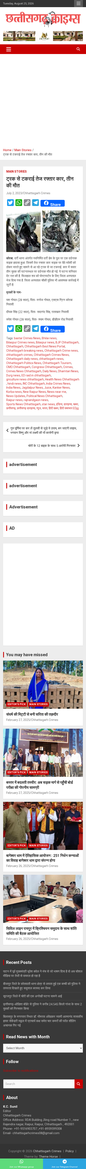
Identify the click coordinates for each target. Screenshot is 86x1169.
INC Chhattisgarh (34, 383)
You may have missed (27, 654)
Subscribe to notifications (20, 1071)
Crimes (68, 367)
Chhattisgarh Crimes (36, 193)
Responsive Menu (78, 3)
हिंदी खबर (53, 408)
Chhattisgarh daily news (22, 358)
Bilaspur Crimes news (20, 342)
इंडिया (59, 404)
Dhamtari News (68, 371)
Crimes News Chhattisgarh (23, 371)
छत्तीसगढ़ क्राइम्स (26, 408)
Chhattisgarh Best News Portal (45, 346)
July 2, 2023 (14, 193)
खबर (75, 404)
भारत (44, 408)
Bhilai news (49, 338)
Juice (47, 387)
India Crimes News (58, 383)
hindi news (15, 383)
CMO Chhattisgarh (18, 367)
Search (79, 1084)
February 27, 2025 (18, 720)
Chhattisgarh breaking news (24, 350)
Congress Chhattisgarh (47, 367)
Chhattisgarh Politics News (23, 363)
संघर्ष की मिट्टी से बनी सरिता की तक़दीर (32, 714)
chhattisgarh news (51, 358)
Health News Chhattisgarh (62, 379)
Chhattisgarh (14, 346)
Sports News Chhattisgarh (23, 404)
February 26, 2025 (18, 866)
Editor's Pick (17, 704)
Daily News (50, 371)
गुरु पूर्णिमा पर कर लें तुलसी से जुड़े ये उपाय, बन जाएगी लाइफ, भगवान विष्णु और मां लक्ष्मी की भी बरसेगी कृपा (43, 430)
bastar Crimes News (27, 338)
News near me (56, 391)
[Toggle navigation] (8, 49)
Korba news (14, 391)
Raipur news (14, 400)
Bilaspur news (45, 342)
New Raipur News (34, 391)
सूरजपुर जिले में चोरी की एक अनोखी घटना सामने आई (32, 996)
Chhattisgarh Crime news (61, 350)
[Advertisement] (43, 99)
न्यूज (38, 408)
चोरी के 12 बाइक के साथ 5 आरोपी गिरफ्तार (52, 446)
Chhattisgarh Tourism (57, 363)
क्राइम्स (68, 404)
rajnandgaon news (36, 400)
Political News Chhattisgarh (44, 396)
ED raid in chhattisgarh (36, 375)
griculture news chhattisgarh (25, 379)
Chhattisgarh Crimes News (51, 354)
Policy (70, 1151)
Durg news (13, 375)
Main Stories (16, 171)
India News (13, 387)
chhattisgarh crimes (19, 354)
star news (48, 404)
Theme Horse (48, 1156)
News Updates (15, 396)
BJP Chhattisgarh (67, 342)
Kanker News (61, 387)
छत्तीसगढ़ (11, 408)
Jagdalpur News (32, 387)
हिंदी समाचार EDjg (69, 408)
